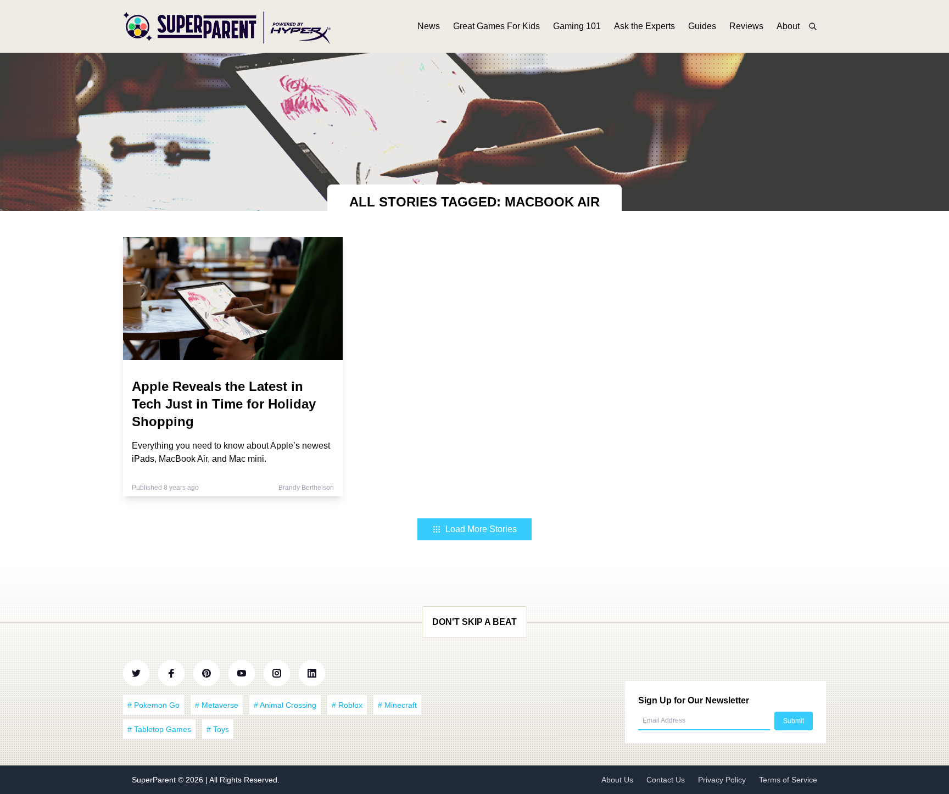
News (428, 26)
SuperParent (155, 779)
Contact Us (665, 779)
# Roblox (347, 705)
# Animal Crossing (285, 705)
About (788, 26)
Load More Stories (481, 529)
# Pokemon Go (153, 705)
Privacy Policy (722, 779)
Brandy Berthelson (306, 487)
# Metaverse (216, 705)
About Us (617, 779)
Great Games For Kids (496, 26)
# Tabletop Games (159, 729)
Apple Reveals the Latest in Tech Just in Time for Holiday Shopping (224, 404)
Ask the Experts (644, 26)
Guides (702, 26)
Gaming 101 (577, 26)
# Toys (217, 729)
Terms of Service (788, 779)
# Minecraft (397, 705)
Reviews (746, 26)
